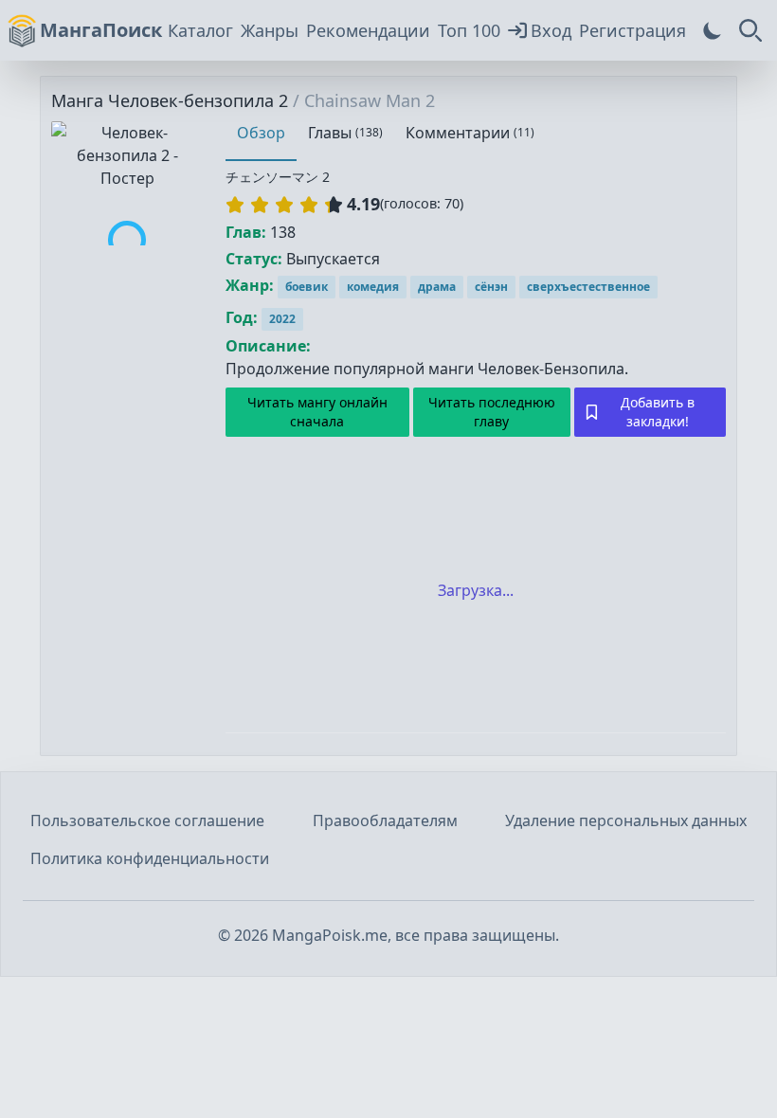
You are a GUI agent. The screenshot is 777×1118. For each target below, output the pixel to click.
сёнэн (491, 287)
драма (437, 287)
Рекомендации (368, 30)
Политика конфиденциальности (149, 858)
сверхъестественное (588, 287)
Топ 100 (469, 30)
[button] (284, 204)
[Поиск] (750, 30)
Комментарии (470, 132)
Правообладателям (385, 820)
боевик (306, 287)
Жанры (269, 30)
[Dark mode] (713, 30)
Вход (551, 30)
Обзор (261, 132)
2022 (282, 319)
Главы (345, 132)
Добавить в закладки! (658, 411)
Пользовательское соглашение (147, 820)
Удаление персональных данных (626, 820)
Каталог (200, 30)
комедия (373, 287)
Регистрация (632, 30)
